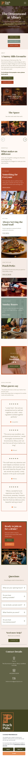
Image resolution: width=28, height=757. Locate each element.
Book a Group (14, 41)
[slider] (14, 128)
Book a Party (7, 82)
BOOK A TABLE (6, 314)
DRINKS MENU (6, 187)
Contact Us (13, 640)
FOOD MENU (5, 233)
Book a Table (14, 37)
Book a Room (14, 45)
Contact (9, 544)
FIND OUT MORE (6, 274)
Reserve (9, 540)
